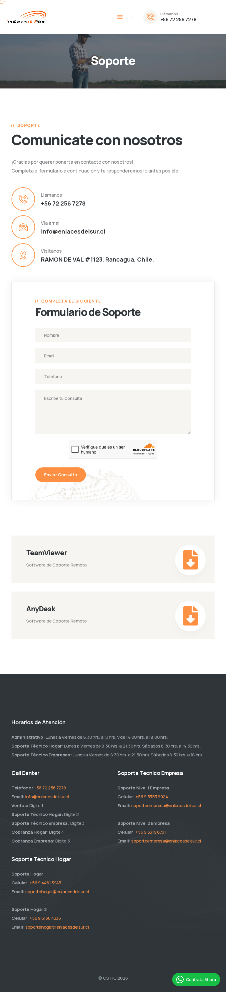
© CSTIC (107, 978)
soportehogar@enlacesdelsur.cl (57, 891)
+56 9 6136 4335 (45, 918)
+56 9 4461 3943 (45, 883)
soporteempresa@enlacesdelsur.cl (166, 805)
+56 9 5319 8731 (150, 832)
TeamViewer (46, 552)
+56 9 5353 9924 (151, 797)
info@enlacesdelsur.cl (73, 231)
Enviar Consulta (60, 474)
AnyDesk (40, 608)
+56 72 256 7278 (178, 19)
